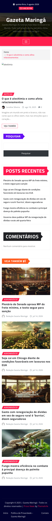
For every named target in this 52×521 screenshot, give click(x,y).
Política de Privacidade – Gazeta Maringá (22, 515)
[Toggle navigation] (26, 41)
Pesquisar (13, 136)
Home (6, 52)
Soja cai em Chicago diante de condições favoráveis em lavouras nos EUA (26, 361)
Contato (45, 513)
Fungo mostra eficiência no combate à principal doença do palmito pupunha (25, 469)
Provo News (29, 506)
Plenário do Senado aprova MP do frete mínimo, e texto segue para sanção (23, 308)
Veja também (10, 126)
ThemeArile (43, 506)
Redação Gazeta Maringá (17, 316)
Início (5, 513)
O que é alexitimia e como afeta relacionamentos (22, 100)
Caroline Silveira (13, 107)
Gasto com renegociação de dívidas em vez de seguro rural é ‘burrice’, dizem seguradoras (24, 415)
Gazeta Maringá (26, 20)
